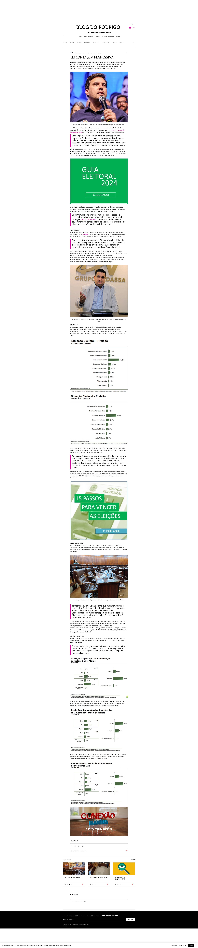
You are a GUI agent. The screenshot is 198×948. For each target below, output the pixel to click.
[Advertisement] (46, 11)
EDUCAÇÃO (87, 42)
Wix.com (64, 925)
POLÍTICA (72, 42)
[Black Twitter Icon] (132, 24)
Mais (121, 42)
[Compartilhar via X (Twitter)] (75, 846)
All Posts (65, 42)
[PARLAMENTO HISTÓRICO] (99, 868)
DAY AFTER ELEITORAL (72, 877)
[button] (133, 42)
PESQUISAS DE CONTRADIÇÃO (120, 878)
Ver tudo (133, 859)
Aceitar (191, 945)
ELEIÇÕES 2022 (106, 42)
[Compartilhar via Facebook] (71, 846)
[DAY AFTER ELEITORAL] (74, 868)
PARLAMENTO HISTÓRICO (98, 877)
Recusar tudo (182, 945)
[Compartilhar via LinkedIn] (78, 846)
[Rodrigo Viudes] (130, 24)
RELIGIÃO (79, 42)
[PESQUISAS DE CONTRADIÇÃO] (124, 868)
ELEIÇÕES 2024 (74, 841)
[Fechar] (196, 945)
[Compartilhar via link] (82, 846)
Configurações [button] (173, 945)
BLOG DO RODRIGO (98, 27)
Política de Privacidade (65, 945)
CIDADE (114, 42)
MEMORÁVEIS (96, 42)
